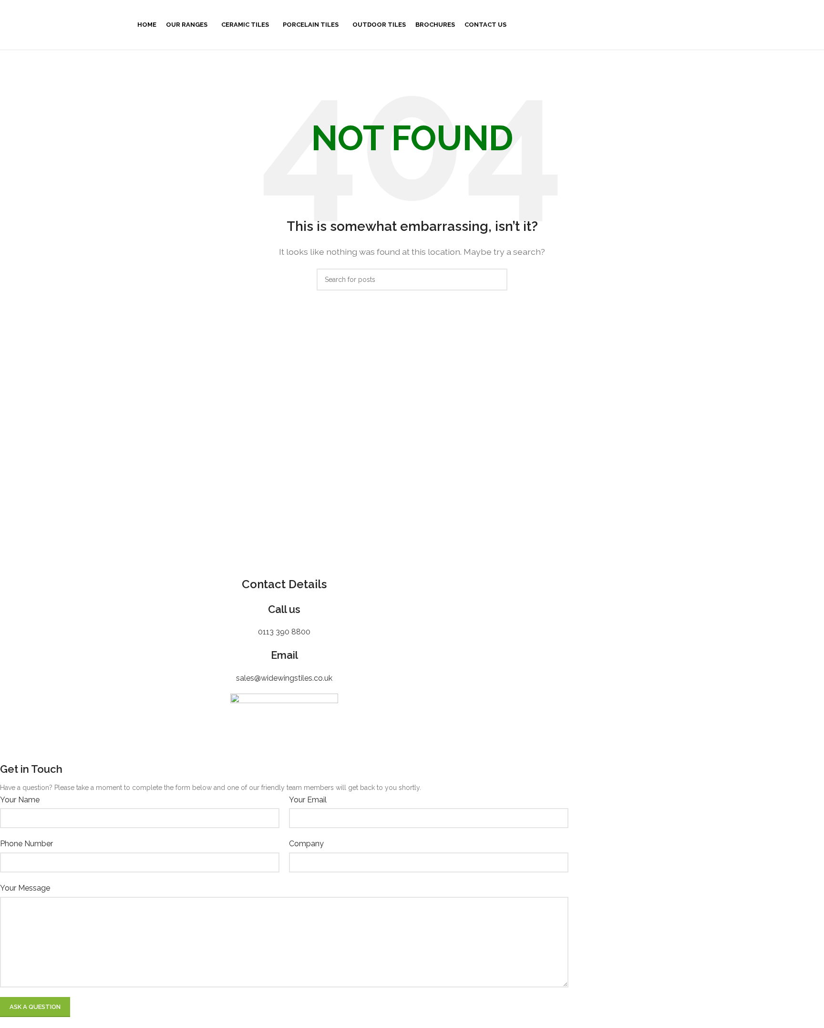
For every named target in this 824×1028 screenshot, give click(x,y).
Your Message (25, 888)
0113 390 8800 (284, 631)
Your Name (20, 799)
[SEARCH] (496, 280)
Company (306, 843)
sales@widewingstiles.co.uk (284, 678)
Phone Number (26, 843)
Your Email (308, 799)
